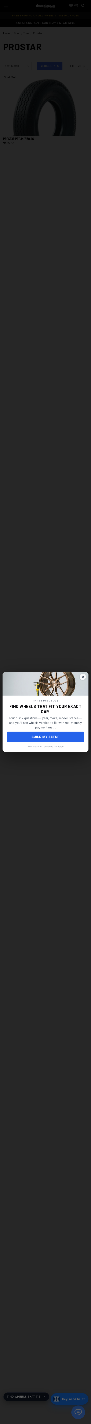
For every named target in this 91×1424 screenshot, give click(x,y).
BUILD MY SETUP (46, 737)
